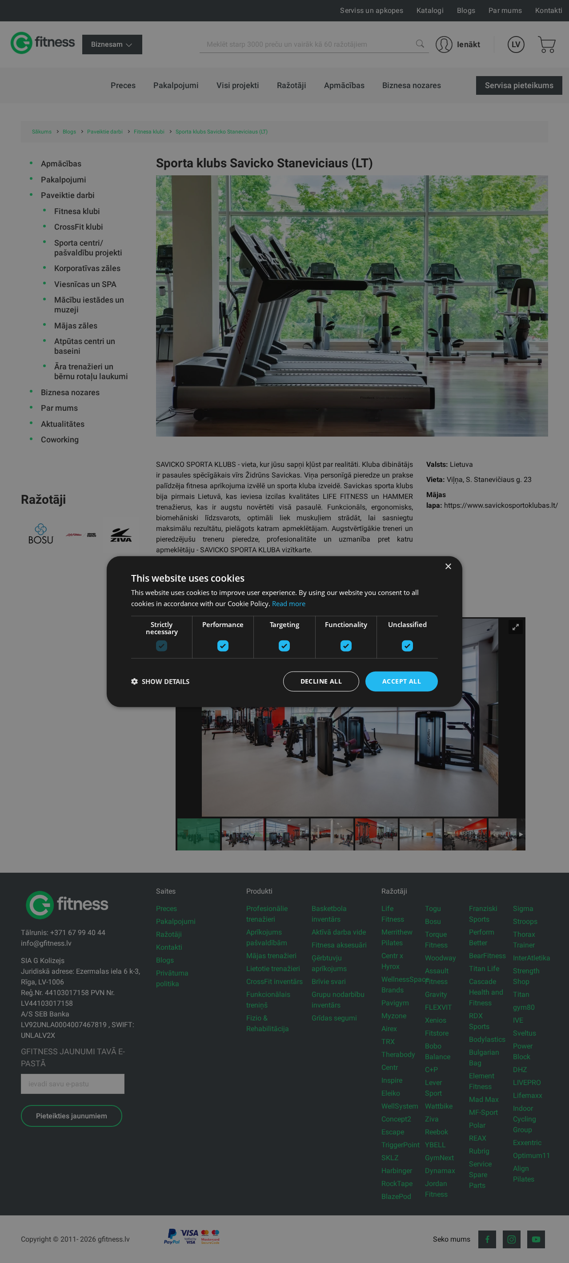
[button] (160, 681)
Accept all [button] (401, 681)
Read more (288, 603)
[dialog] (284, 631)
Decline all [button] (321, 681)
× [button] (448, 566)
